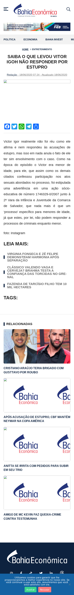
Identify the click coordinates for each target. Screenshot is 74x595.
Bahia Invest (54, 39)
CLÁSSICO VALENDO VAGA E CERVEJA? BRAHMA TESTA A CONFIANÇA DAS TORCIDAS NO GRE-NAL (37, 272)
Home (25, 49)
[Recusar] (69, 584)
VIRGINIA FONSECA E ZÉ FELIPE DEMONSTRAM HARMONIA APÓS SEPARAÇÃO (33, 257)
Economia (30, 39)
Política (9, 39)
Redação (12, 74)
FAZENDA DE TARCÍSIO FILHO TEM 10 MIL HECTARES (37, 285)
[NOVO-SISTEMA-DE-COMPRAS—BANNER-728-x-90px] (37, 27)
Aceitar (30, 589)
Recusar (44, 589)
